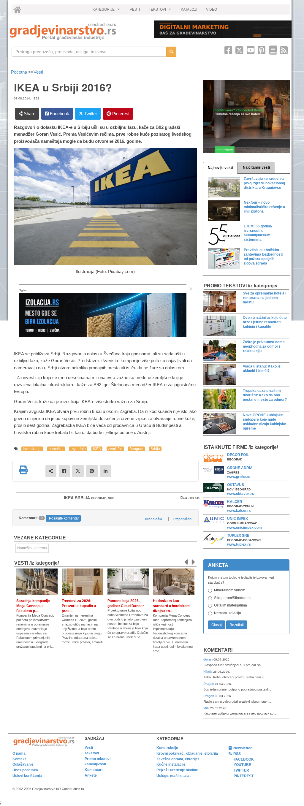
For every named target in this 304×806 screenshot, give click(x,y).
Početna (19, 72)
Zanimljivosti (95, 764)
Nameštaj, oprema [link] (32, 548)
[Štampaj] (23, 470)
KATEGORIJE (107, 11)
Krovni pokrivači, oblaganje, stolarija (187, 753)
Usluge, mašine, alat (173, 776)
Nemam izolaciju (227, 613)
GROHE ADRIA (240, 468)
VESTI (135, 9)
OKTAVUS (235, 485)
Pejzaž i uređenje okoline (177, 770)
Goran (208, 659)
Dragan (209, 683)
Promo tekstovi (97, 759)
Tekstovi (92, 753)
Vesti (38, 72)
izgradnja (78, 449)
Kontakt (19, 759)
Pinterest (120, 113)
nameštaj (56, 449)
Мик (206, 708)
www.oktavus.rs (240, 494)
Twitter (90, 113)
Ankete (91, 775)
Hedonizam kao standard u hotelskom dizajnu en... (171, 606)
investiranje (32, 449)
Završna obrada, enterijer (177, 759)
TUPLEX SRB (238, 535)
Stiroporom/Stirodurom (232, 598)
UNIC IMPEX (237, 519)
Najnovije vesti (220, 168)
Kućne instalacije (171, 764)
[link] (78, 31)
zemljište (115, 449)
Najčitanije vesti (256, 167)
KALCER (234, 502)
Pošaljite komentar (64, 518)
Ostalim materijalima (230, 605)
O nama (19, 753)
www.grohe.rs (238, 477)
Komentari (218, 650)
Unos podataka (25, 770)
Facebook (59, 113)
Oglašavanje (23, 764)
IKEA (97, 449)
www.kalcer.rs (239, 511)
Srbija (155, 449)
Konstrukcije (167, 748)
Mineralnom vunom (229, 590)
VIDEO (211, 9)
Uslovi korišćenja (27, 776)
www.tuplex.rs (239, 544)
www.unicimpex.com (244, 527)
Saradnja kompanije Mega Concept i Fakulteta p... (33, 606)
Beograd (136, 449)
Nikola (208, 671)
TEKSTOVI (160, 11)
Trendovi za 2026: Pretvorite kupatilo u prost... (79, 606)
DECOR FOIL (238, 455)
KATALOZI (189, 9)
